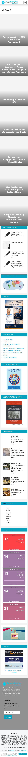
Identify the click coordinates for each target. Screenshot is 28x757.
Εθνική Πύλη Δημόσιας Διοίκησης (12, 352)
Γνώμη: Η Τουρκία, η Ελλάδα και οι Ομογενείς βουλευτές (17, 234)
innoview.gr (23, 750)
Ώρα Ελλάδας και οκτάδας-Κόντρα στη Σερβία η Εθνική (14, 189)
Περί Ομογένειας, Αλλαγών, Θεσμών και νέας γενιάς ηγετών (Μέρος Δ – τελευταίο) (17, 264)
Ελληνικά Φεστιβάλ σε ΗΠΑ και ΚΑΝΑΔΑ (13, 348)
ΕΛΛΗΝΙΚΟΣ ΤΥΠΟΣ (8, 339)
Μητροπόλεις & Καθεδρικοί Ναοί (12, 350)
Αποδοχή (22, 753)
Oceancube (11, 750)
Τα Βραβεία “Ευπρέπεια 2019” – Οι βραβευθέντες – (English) (17, 491)
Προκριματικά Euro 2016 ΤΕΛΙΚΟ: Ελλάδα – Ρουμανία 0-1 (14, 39)
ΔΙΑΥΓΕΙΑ (5, 355)
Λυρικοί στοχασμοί (17, 242)
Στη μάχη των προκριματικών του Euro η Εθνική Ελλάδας (14, 159)
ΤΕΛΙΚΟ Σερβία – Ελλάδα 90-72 (14, 100)
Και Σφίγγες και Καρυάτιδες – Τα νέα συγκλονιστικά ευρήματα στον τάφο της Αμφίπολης (14, 68)
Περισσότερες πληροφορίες (12, 755)
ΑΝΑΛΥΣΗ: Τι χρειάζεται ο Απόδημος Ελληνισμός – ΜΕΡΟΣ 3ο (17, 480)
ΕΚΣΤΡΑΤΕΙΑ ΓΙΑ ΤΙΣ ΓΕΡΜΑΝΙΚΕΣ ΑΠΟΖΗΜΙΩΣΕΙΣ (11, 345)
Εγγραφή (8, 717)
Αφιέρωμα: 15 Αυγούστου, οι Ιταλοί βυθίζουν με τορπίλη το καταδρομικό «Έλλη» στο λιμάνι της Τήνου (17, 453)
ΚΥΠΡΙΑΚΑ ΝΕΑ (7, 342)
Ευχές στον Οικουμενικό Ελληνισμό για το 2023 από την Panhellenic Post (17, 439)
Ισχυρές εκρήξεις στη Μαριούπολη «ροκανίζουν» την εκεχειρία (14, 218)
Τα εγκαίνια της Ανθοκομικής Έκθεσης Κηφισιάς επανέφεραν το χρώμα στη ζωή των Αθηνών (17, 468)
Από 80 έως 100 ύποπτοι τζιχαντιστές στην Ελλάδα (14, 130)
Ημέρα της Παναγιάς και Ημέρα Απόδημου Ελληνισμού (17, 253)
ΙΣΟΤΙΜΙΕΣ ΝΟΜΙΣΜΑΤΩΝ (9, 357)
